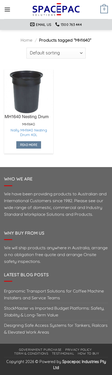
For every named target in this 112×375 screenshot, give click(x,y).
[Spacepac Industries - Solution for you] (56, 9)
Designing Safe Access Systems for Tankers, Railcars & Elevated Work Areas (56, 328)
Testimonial (63, 353)
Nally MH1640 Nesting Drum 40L (29, 132)
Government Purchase (40, 350)
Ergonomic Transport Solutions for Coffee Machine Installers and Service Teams (54, 294)
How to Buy (88, 353)
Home (26, 40)
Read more (29, 145)
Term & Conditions (31, 353)
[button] (7, 9)
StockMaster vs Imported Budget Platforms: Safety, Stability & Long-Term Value (54, 311)
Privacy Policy (78, 350)
